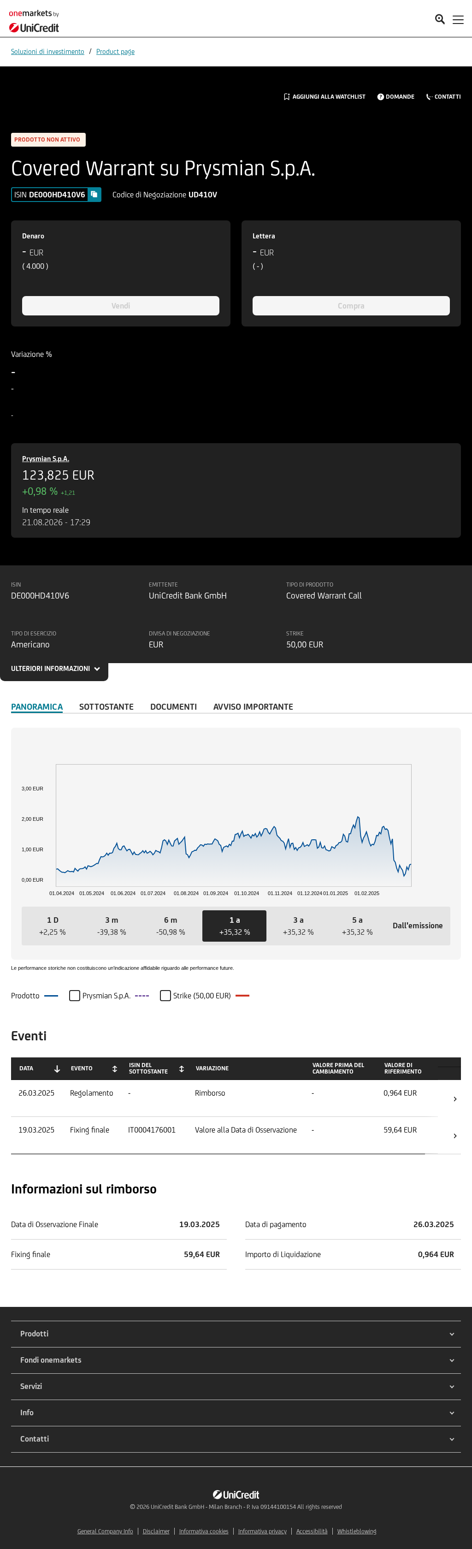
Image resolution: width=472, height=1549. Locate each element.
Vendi (121, 305)
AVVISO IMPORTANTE (253, 706)
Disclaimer (156, 1531)
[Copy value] (94, 194)
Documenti (173, 706)
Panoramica (37, 706)
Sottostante (106, 706)
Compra (351, 305)
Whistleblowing (357, 1531)
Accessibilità (312, 1531)
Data (26, 1068)
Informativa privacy (262, 1531)
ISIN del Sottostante (148, 1068)
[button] (52, 926)
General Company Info (105, 1531)
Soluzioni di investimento (47, 51)
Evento (82, 1068)
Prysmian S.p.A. (45, 459)
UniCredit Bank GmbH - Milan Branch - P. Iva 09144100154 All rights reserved (246, 1506)
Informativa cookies (204, 1531)
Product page (115, 51)
